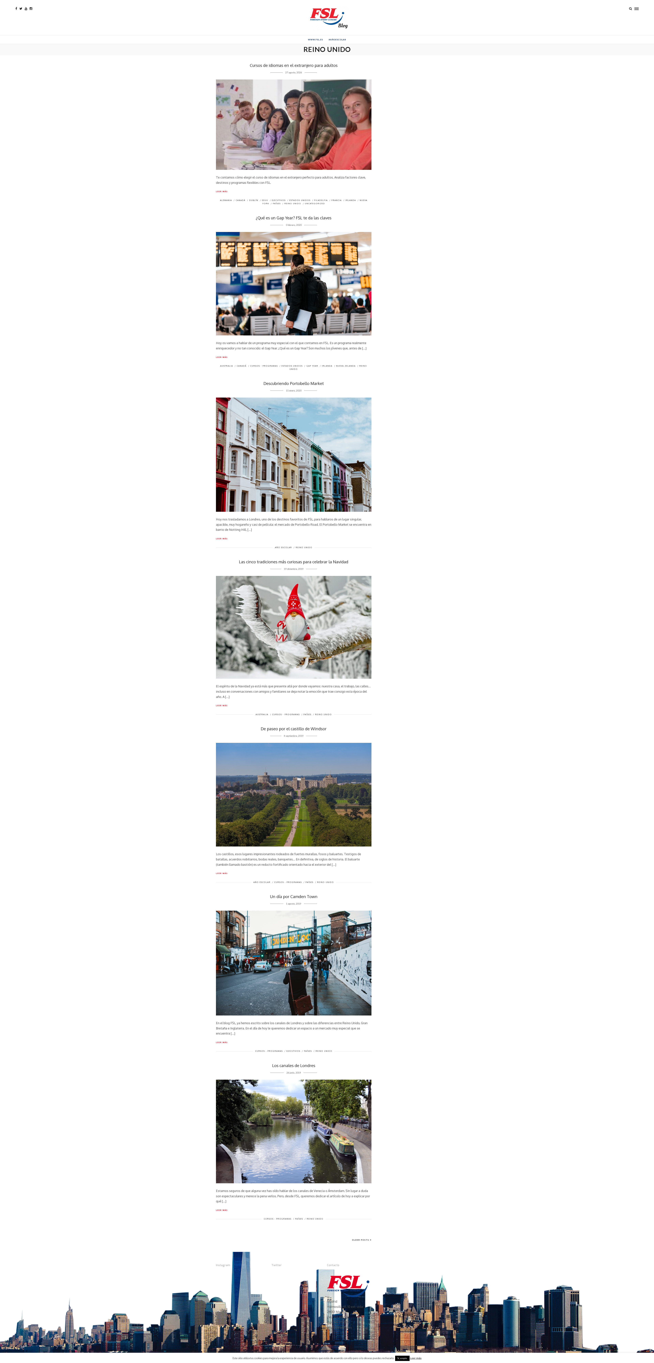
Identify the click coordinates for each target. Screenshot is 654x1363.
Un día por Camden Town (293, 896)
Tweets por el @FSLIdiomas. (291, 1273)
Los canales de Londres (293, 1065)
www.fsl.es (315, 39)
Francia (336, 200)
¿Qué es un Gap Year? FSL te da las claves (293, 217)
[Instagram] (31, 8)
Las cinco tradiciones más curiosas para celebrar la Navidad (293, 561)
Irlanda (350, 200)
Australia (226, 366)
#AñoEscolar (337, 39)
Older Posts (360, 1240)
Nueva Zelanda (346, 366)
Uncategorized (315, 203)
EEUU (265, 200)
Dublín (253, 200)
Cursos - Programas (264, 366)
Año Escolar (283, 547)
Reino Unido (292, 203)
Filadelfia (321, 200)
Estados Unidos (299, 200)
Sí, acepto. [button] (402, 1358)
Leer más (222, 191)
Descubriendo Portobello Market (293, 383)
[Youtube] (26, 8)
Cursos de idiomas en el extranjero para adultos (294, 65)
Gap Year (312, 366)
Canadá (240, 200)
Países (277, 203)
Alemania (226, 200)
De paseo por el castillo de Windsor (293, 728)
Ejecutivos (279, 200)
